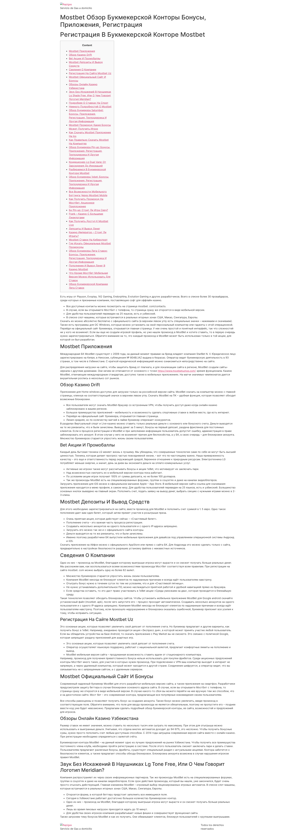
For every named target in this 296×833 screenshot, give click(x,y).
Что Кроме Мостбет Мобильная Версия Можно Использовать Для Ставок (89, 276)
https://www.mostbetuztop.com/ (177, 370)
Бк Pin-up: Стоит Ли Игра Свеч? (88, 210)
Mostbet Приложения (82, 51)
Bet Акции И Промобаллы (84, 58)
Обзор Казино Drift (80, 54)
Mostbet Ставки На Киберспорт (88, 239)
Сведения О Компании (82, 69)
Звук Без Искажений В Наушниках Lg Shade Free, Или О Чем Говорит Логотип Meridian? (90, 95)
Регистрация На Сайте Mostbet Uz (90, 73)
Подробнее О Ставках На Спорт (88, 102)
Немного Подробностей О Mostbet (90, 106)
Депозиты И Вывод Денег (84, 228)
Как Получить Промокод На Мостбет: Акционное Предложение (86, 202)
